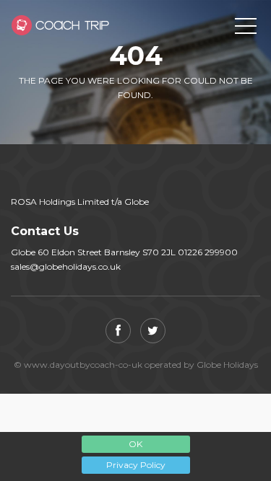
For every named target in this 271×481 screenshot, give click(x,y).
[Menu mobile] (246, 29)
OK (135, 443)
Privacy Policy (135, 464)
